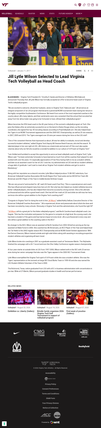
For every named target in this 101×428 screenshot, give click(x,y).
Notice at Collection (50, 408)
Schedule (19, 14)
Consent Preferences (50, 389)
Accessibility (50, 373)
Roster (31, 14)
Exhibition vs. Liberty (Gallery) (21, 311)
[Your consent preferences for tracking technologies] (4, 423)
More (78, 14)
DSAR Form (50, 398)
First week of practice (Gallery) (75, 312)
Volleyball (11, 71)
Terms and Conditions (50, 394)
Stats (51, 14)
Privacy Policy (50, 384)
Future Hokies (66, 14)
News (42, 14)
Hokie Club (80, 5)
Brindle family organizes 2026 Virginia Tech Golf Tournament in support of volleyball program (50, 314)
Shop (89, 5)
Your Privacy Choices (50, 403)
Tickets (84, 5)
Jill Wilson (52, 201)
